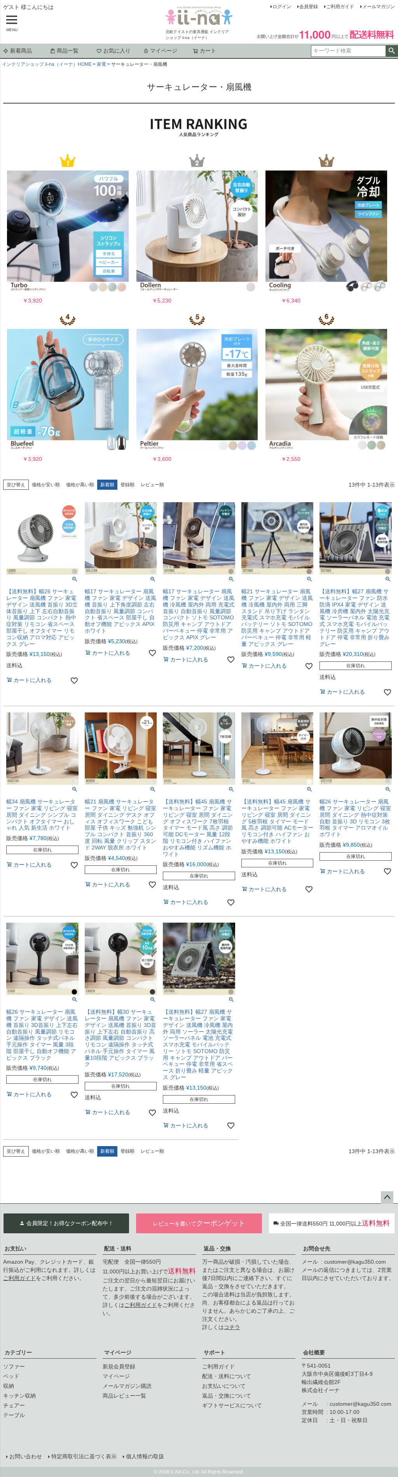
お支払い (15, 1248)
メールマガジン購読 (127, 1386)
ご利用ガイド (340, 6)
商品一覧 (68, 50)
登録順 (127, 484)
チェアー (14, 1405)
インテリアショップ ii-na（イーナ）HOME (47, 64)
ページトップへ (387, 1197)
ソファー (14, 1366)
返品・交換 (217, 1248)
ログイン (281, 6)
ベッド (11, 1376)
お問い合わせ (25, 1456)
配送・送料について (226, 1376)
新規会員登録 (119, 1366)
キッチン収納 (19, 1396)
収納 (8, 1386)
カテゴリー (18, 1352)
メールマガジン (378, 6)
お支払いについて (224, 1386)
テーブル (14, 1415)
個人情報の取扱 (145, 1456)
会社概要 (314, 1352)
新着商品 (21, 50)
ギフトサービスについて (232, 1405)
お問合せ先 (316, 1248)
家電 (101, 64)
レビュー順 (152, 484)
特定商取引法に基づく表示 (84, 1456)
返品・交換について (226, 1396)
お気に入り (117, 50)
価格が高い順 (80, 484)
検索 (392, 51)
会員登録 (308, 6)
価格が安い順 (46, 484)
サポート (214, 1352)
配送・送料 (117, 1248)
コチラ (232, 1327)
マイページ (163, 50)
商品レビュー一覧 (124, 1396)
